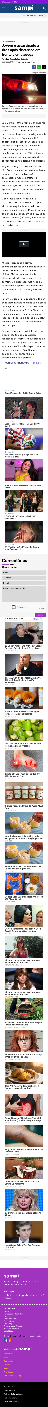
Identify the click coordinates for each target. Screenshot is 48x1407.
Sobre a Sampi (9, 1386)
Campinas (8, 1361)
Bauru (6, 1357)
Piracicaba (8, 1372)
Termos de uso (10, 1390)
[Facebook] (34, 67)
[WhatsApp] (39, 67)
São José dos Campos (13, 1376)
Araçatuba (8, 1354)
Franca (7, 1365)
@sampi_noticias (17, 1336)
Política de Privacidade (13, 1394)
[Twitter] (44, 67)
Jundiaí (7, 1368)
